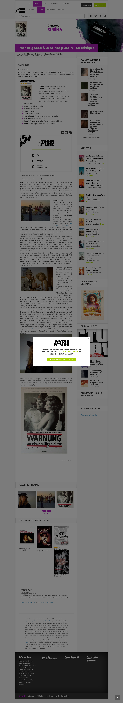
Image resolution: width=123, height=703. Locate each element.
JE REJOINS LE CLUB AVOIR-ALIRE (61, 359)
